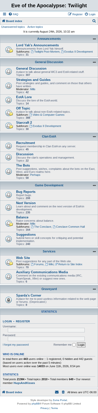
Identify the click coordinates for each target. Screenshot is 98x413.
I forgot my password (16, 344)
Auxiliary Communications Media (42, 272)
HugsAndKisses (24, 382)
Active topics (35, 26)
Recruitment (25, 143)
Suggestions (26, 234)
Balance (22, 217)
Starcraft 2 (24, 122)
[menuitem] (13, 14)
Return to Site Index (70, 264)
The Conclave (42, 226)
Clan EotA (49, 136)
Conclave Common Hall (70, 226)
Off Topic (23, 108)
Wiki (51, 264)
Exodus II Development (78, 51)
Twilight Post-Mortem (47, 51)
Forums (39, 264)
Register (23, 321)
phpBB (36, 403)
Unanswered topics (13, 26)
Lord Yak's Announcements (37, 45)
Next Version (26, 203)
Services (49, 251)
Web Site (23, 258)
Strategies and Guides (33, 80)
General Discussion (49, 62)
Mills (32, 89)
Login (7, 321)
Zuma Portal (60, 400)
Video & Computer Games (49, 114)
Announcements (49, 39)
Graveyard (49, 289)
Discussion (24, 154)
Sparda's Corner (28, 295)
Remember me (63, 344)
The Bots (23, 165)
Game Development (49, 185)
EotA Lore (24, 97)
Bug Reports (25, 192)
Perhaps (35, 174)
